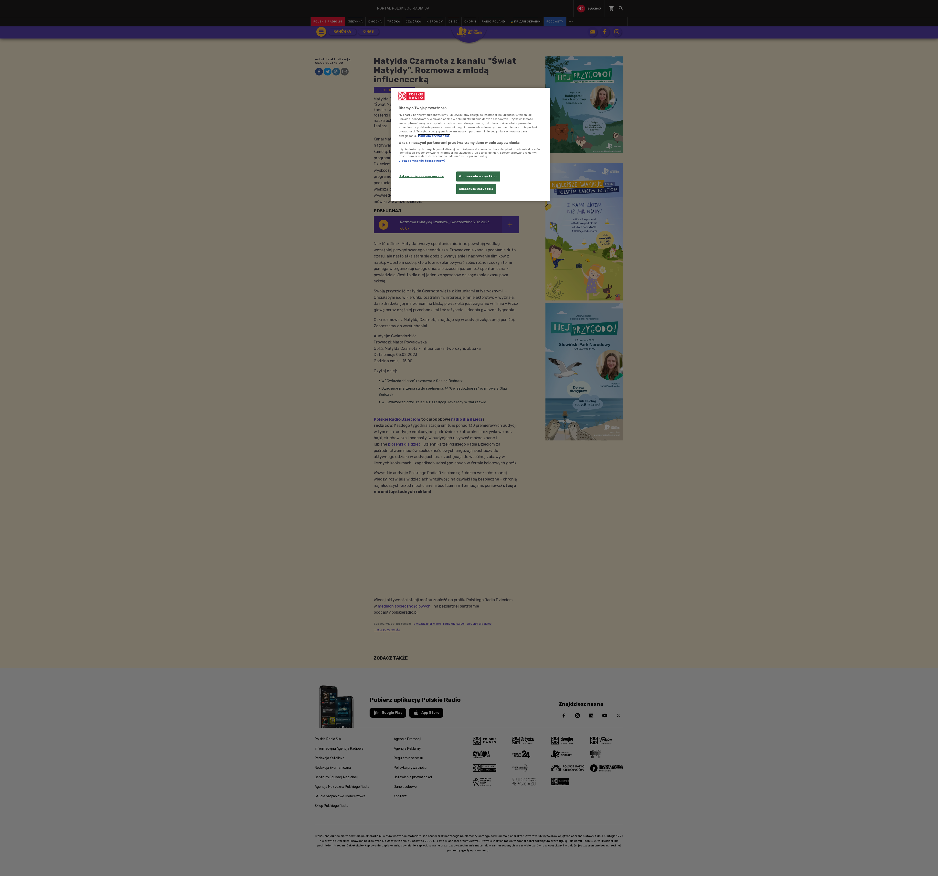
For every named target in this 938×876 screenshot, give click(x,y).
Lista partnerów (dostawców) (422, 160)
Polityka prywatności (434, 136)
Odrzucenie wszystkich (478, 176)
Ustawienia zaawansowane (421, 176)
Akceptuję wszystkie (476, 189)
